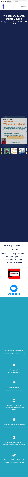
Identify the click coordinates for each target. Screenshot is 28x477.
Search (9, 1)
